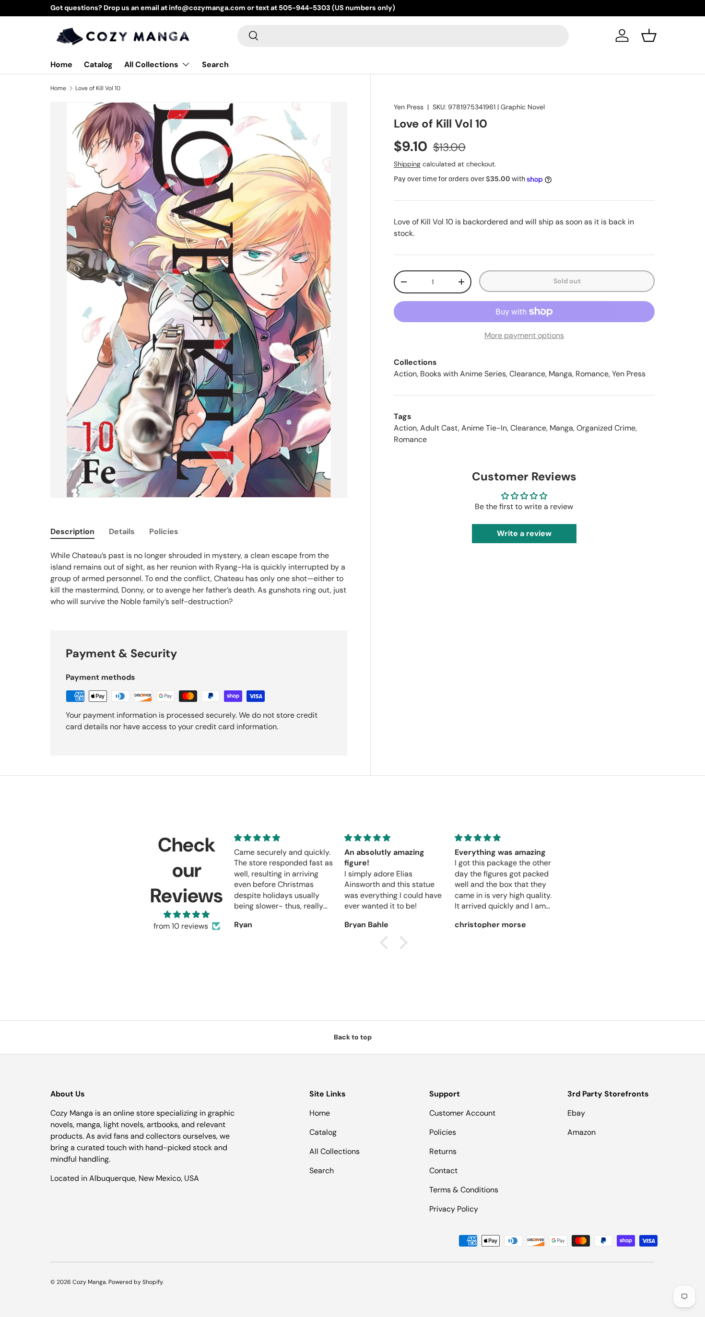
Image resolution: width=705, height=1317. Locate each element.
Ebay (576, 1113)
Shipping (407, 164)
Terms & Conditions (463, 1190)
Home (61, 64)
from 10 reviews (180, 926)
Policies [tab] (163, 531)
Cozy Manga (89, 1282)
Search (215, 64)
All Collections (151, 64)
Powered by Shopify (135, 1282)
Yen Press (408, 107)
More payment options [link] (524, 335)
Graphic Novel (523, 107)
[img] (186, 915)
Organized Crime (605, 428)
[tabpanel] (198, 578)
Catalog (98, 64)
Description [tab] (72, 531)
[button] (648, 35)
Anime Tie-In (484, 428)
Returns (443, 1151)
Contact (443, 1170)
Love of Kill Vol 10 (97, 88)
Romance (592, 374)
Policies (442, 1132)
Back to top (353, 1037)
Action (405, 374)
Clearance (527, 374)
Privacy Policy (453, 1209)
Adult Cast (439, 428)
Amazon (581, 1132)
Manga (560, 374)
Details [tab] (122, 531)
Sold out (567, 281)
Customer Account (462, 1113)
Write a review (524, 533)
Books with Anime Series (463, 374)
